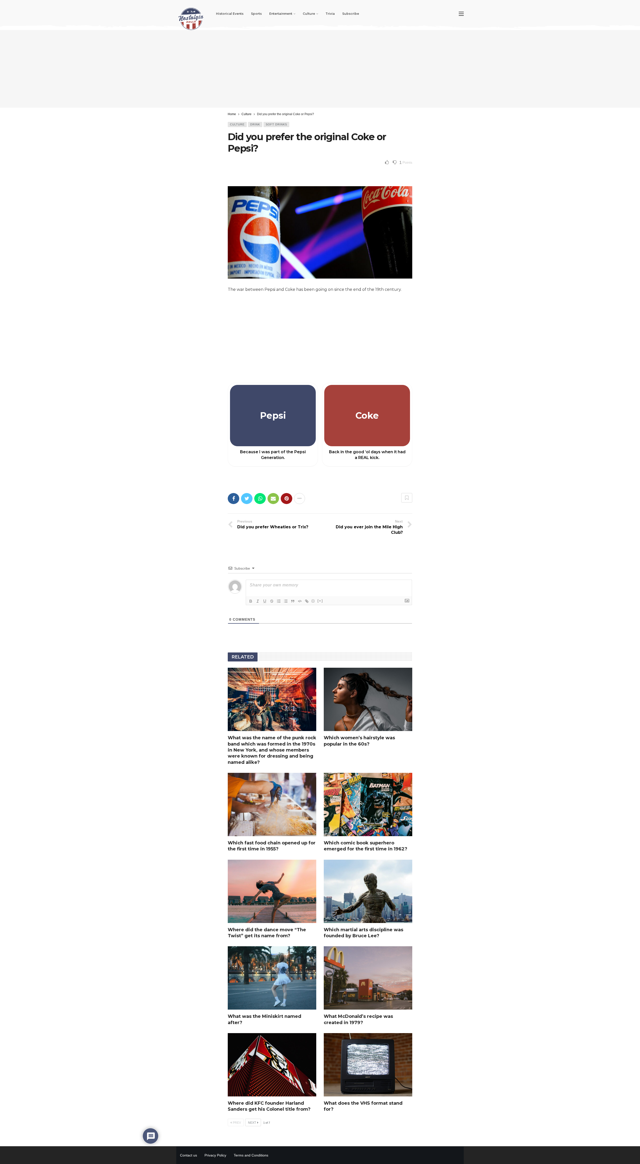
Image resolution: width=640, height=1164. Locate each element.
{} (313, 601)
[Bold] (250, 601)
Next (252, 1122)
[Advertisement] (320, 69)
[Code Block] (299, 601)
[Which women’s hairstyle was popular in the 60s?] (368, 699)
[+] (320, 601)
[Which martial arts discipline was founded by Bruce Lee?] (368, 891)
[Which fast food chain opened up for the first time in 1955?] (272, 804)
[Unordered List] (285, 601)
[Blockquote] (292, 601)
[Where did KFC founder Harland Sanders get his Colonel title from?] (272, 1064)
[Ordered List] (278, 601)
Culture (237, 124)
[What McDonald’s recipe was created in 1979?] (368, 978)
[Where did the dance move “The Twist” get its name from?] (272, 891)
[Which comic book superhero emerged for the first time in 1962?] (368, 804)
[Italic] (257, 601)
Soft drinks (276, 124)
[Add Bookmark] (406, 498)
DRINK (255, 124)
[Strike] (271, 601)
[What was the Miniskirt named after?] (272, 978)
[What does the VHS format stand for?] (368, 1064)
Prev (237, 1122)
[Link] (306, 601)
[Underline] (264, 601)
